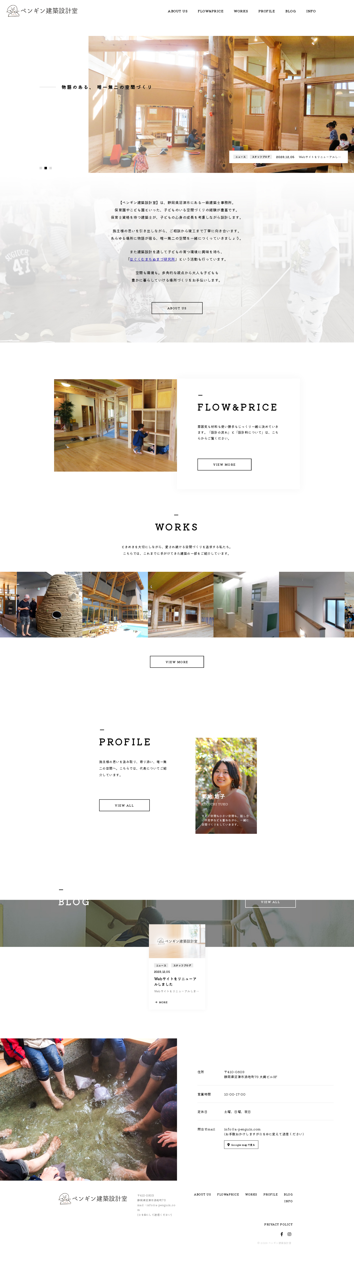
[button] (41, 178)
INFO (311, 10)
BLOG (290, 10)
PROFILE (267, 10)
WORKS (241, 10)
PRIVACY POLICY (278, 1228)
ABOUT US (178, 10)
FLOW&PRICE (211, 10)
